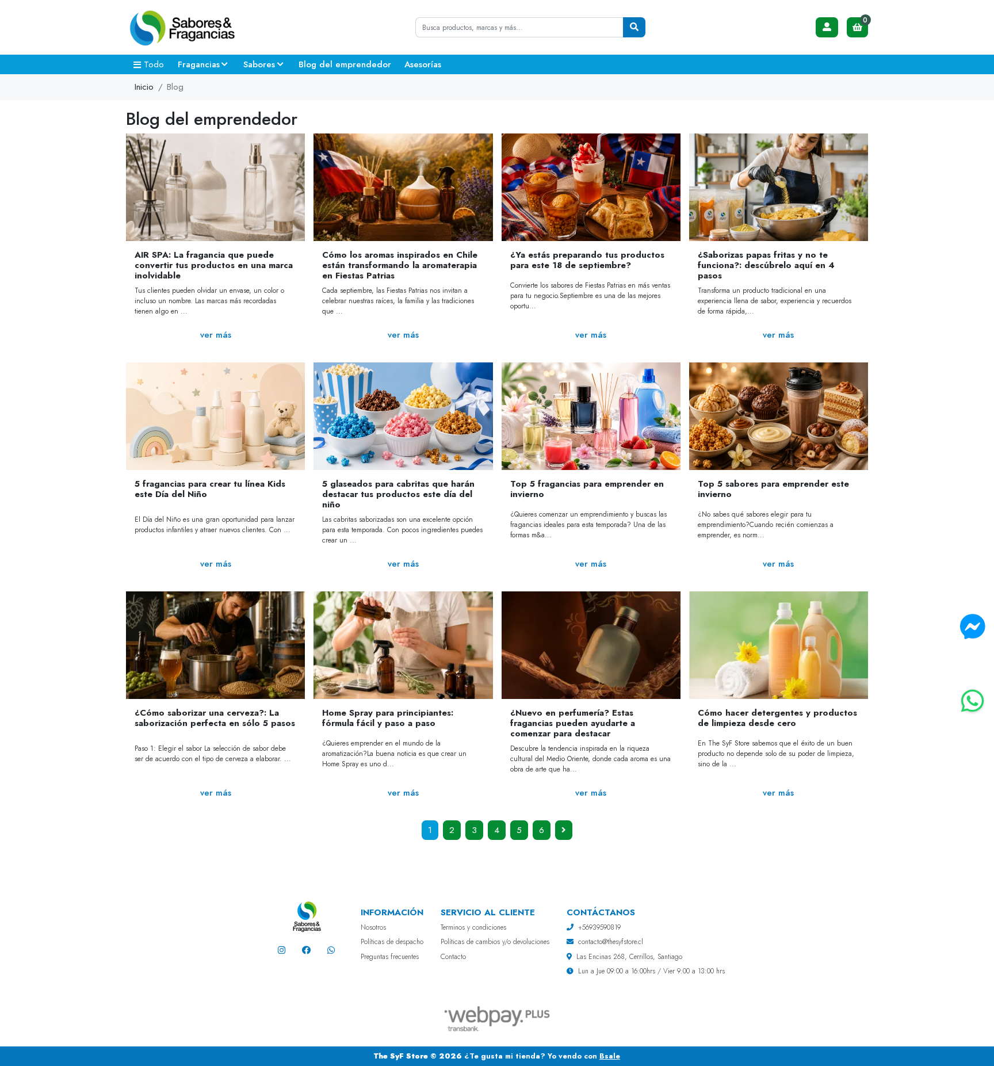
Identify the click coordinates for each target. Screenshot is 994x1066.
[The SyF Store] (183, 28)
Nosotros (373, 927)
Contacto (453, 957)
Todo (154, 64)
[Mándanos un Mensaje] (973, 627)
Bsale (609, 1055)
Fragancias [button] (199, 64)
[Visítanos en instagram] (281, 950)
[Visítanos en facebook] (306, 950)
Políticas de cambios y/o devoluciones (495, 942)
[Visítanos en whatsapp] (331, 950)
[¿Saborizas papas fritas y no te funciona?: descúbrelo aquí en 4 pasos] (778, 187)
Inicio (144, 87)
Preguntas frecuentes (390, 957)
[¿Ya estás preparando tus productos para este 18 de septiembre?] (591, 187)
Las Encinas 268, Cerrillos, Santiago (629, 957)
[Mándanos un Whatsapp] (973, 701)
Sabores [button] (259, 64)
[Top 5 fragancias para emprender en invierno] (591, 416)
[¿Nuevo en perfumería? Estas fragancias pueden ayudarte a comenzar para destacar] (591, 645)
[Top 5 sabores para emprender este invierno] (778, 416)
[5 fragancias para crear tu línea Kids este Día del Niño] (215, 416)
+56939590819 (599, 927)
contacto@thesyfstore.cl (610, 942)
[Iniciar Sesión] (827, 27)
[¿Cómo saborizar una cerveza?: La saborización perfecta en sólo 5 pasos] (215, 645)
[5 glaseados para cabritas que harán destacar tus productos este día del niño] (403, 416)
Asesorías (422, 64)
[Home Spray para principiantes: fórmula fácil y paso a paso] (403, 645)
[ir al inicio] (306, 916)
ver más (215, 334)
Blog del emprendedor (345, 64)
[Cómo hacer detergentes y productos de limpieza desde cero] (778, 645)
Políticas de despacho (392, 942)
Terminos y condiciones (473, 927)
